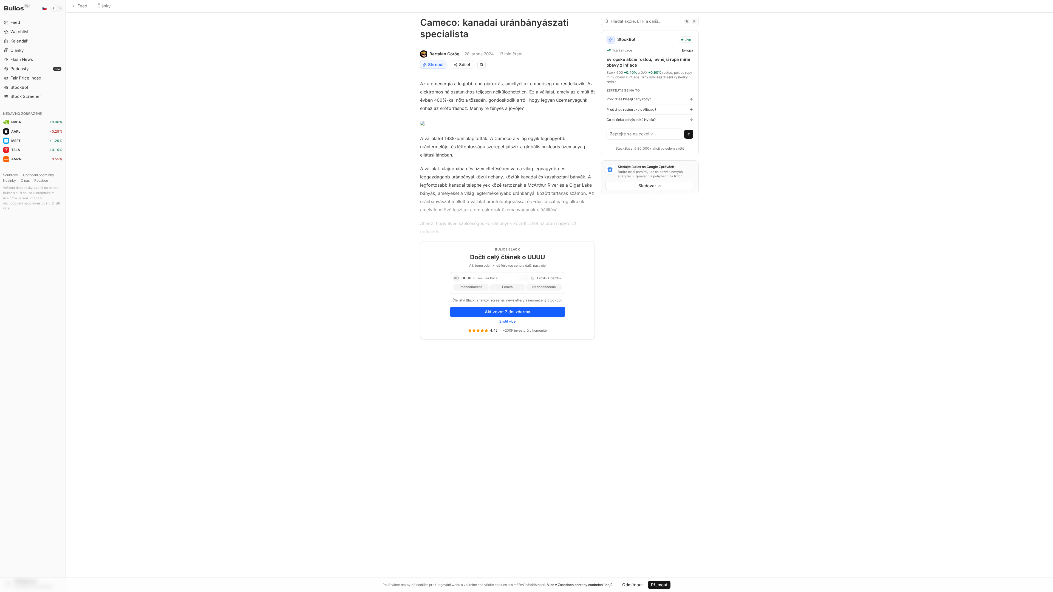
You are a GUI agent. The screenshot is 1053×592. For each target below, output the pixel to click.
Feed (82, 5)
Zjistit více (507, 321)
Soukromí (10, 175)
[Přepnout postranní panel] (66, 296)
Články (104, 5)
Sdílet (464, 64)
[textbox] (644, 134)
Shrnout (436, 64)
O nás (25, 180)
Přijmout (659, 584)
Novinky (9, 180)
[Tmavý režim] (57, 8)
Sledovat (647, 185)
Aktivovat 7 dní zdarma (507, 311)
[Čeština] (44, 8)
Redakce (41, 180)
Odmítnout (632, 584)
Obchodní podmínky (38, 175)
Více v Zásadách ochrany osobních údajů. (580, 585)
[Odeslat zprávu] (688, 134)
